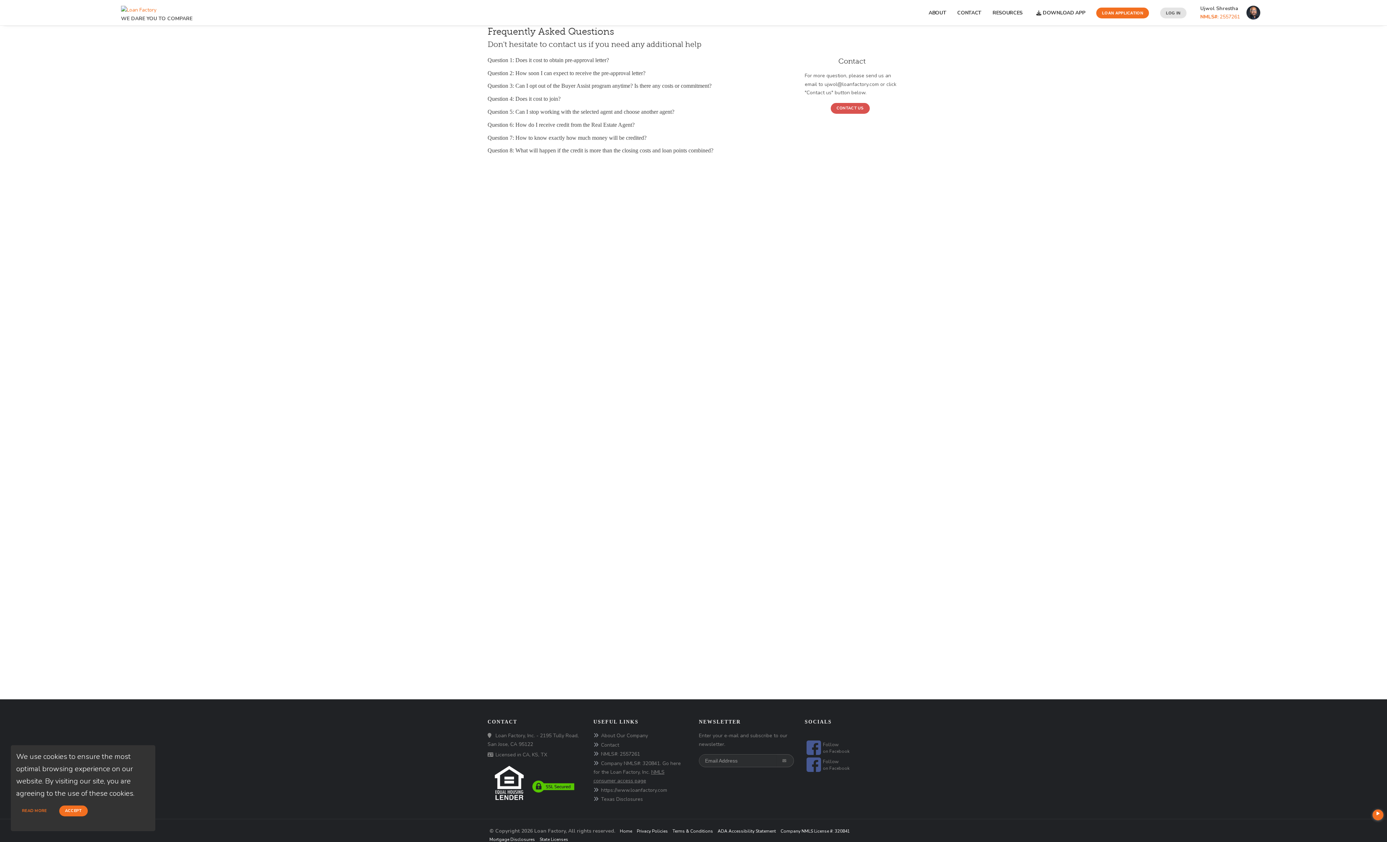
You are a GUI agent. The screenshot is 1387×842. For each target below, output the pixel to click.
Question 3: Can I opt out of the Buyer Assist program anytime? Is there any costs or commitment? (600, 86)
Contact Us (850, 108)
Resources (1009, 12)
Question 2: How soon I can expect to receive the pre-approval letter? (566, 73)
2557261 (1220, 16)
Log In (1173, 13)
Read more (34, 810)
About (937, 12)
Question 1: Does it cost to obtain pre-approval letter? (548, 60)
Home (626, 831)
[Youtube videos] (1378, 814)
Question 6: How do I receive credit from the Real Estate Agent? (561, 125)
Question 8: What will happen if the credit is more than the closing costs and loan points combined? (600, 150)
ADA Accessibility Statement (747, 831)
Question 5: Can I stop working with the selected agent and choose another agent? (581, 112)
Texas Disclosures (622, 799)
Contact (969, 12)
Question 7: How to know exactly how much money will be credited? (567, 138)
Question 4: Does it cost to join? (524, 99)
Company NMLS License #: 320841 (815, 831)
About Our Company (624, 735)
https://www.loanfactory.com (634, 790)
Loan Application (1122, 13)
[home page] (138, 8)
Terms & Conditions (693, 831)
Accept (73, 810)
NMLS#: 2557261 (620, 754)
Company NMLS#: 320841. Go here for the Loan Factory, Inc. (637, 772)
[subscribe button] (785, 760)
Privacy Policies (652, 831)
